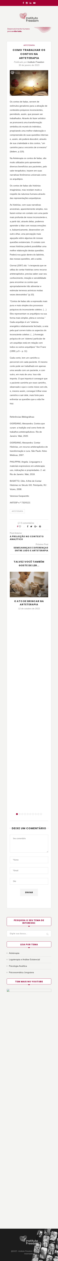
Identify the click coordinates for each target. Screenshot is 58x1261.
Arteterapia (29, 45)
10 (41, 814)
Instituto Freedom (36, 62)
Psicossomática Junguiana (21, 972)
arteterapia (17, 511)
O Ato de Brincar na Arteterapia (29, 602)
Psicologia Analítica (18, 966)
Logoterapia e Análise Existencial (24, 959)
